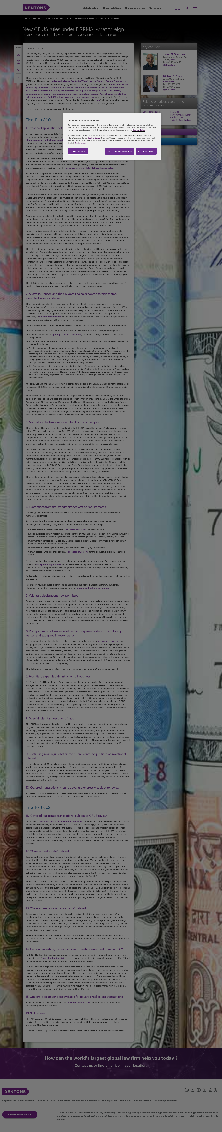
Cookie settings (78, 151)
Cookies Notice (139, 130)
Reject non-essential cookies (119, 151)
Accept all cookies (146, 151)
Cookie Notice (80, 143)
